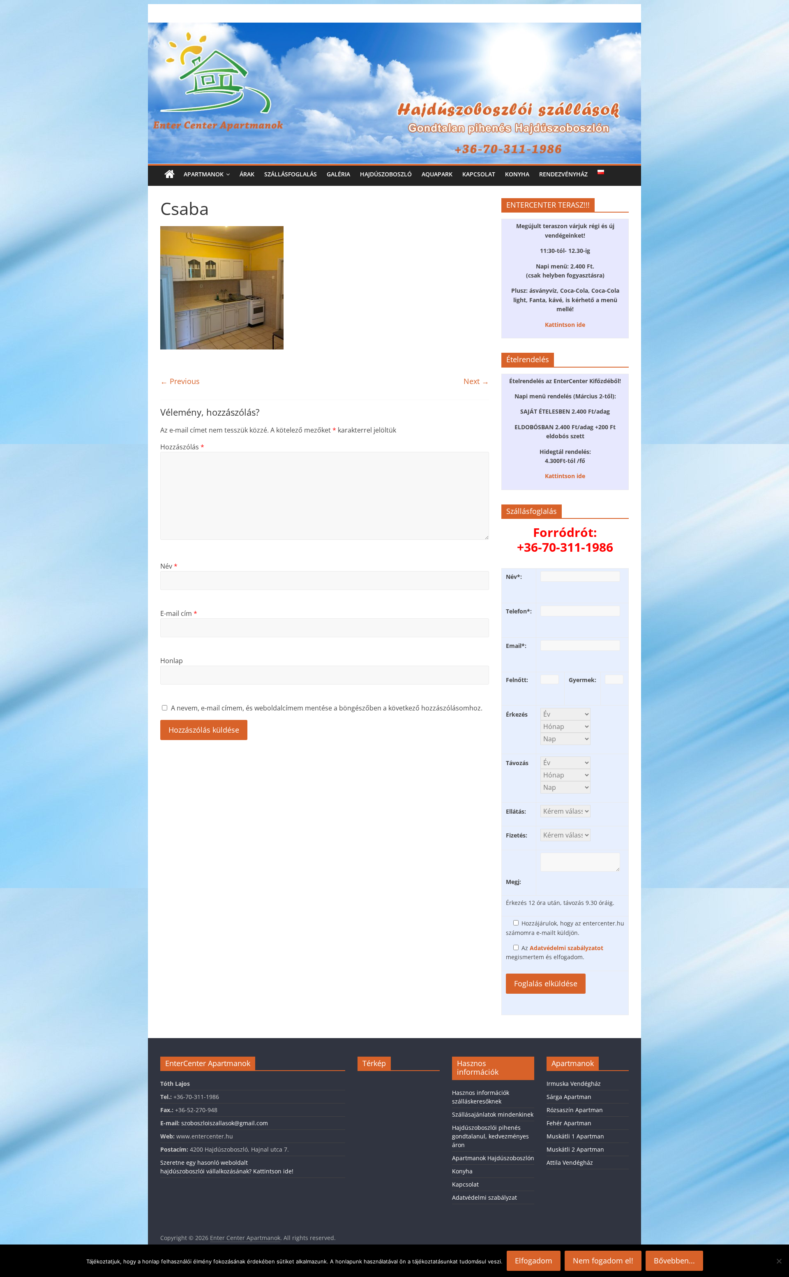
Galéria (338, 174)
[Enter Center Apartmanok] (394, 27)
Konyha (517, 174)
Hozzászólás (182, 446)
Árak (247, 174)
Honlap (171, 660)
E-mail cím (178, 613)
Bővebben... (674, 1260)
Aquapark (437, 174)
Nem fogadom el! (603, 1260)
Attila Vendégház (570, 1162)
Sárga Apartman (569, 1097)
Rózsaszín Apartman (575, 1110)
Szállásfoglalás (290, 174)
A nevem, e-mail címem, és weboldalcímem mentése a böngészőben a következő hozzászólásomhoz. (326, 708)
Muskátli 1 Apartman (575, 1136)
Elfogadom (533, 1260)
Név (169, 566)
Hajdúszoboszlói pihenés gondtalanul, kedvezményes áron (490, 1136)
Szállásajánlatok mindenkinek (492, 1114)
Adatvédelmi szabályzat (484, 1197)
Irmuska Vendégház (574, 1083)
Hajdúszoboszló (386, 174)
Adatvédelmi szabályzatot (566, 948)
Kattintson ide (565, 325)
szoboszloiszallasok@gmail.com (224, 1123)
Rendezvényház (563, 174)
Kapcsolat (478, 174)
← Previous (180, 381)
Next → (476, 381)
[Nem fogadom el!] (779, 1261)
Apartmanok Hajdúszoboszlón (493, 1158)
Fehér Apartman (569, 1123)
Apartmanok (204, 174)
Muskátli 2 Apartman (575, 1149)
